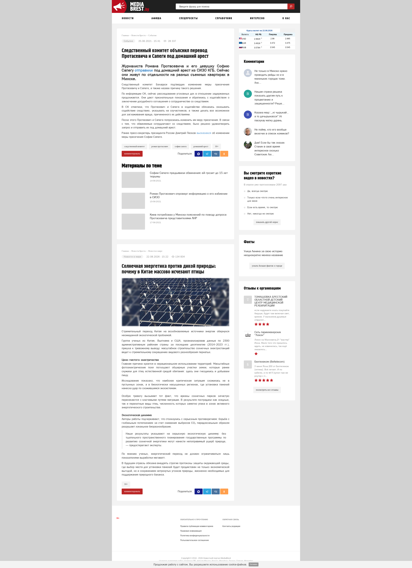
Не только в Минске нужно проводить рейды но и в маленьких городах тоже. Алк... (270, 76)
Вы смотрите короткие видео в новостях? (262, 175)
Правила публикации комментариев (196, 526)
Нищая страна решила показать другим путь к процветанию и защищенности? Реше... (269, 97)
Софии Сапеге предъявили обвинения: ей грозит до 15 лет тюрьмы (189, 174)
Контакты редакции (231, 526)
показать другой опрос (267, 222)
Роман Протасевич (159, 146)
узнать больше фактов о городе (267, 266)
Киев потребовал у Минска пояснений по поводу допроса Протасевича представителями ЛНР (188, 216)
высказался (203, 133)
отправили (144, 70)
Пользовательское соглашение (194, 540)
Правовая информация (191, 531)
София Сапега (181, 146)
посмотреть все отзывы (267, 390)
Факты (249, 242)
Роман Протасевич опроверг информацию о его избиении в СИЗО (188, 195)
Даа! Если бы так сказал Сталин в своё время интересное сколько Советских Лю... (269, 148)
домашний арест (200, 146)
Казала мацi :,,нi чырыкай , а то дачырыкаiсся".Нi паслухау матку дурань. (271, 116)
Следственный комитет (134, 146)
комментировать (132, 153)
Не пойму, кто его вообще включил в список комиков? (271, 131)
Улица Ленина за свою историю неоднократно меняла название (263, 253)
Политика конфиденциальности (195, 535)
